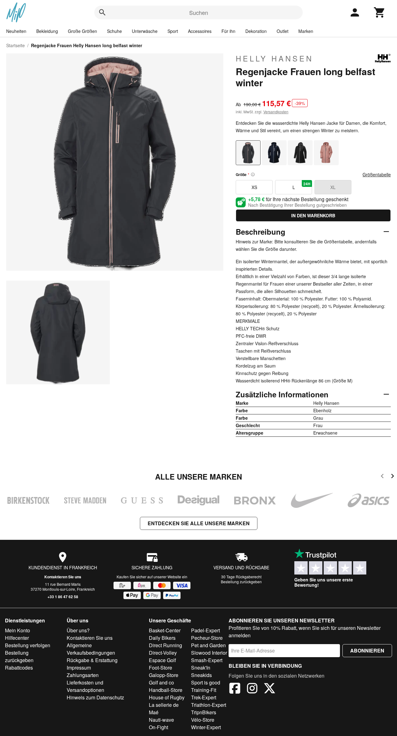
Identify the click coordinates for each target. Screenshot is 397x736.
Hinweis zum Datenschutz (95, 697)
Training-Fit (203, 689)
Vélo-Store (202, 719)
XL (333, 187)
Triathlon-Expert (208, 704)
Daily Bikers (162, 637)
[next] (392, 477)
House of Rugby (167, 697)
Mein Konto (17, 630)
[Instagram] (252, 689)
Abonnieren (367, 650)
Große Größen (82, 31)
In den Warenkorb (313, 215)
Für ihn (228, 31)
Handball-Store (165, 689)
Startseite (15, 45)
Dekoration (256, 31)
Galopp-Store (163, 675)
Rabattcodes (19, 667)
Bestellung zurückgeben (241, 581)
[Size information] (253, 174)
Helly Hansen (274, 58)
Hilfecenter (17, 637)
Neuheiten (16, 31)
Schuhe (114, 31)
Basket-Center (165, 630)
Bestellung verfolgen (27, 645)
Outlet (282, 31)
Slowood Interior (209, 652)
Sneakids (201, 675)
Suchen (198, 12)
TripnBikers (203, 712)
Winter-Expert (206, 727)
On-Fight (158, 727)
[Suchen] (102, 12)
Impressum (79, 667)
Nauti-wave (161, 719)
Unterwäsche (145, 31)
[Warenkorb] (379, 12)
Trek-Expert (203, 697)
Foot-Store (160, 667)
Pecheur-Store (207, 637)
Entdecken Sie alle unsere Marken (199, 523)
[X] (269, 689)
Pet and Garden (208, 645)
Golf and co (161, 682)
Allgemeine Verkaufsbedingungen (91, 649)
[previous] (382, 477)
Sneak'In (200, 667)
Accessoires (200, 31)
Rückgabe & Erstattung (92, 660)
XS (254, 187)
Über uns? (78, 630)
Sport (172, 31)
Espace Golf (162, 660)
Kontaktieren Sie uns (62, 576)
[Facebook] (235, 689)
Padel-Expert (205, 630)
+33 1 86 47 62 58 (62, 596)
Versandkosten (275, 111)
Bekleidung (47, 31)
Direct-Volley (163, 652)
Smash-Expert (206, 660)
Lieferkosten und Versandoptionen (85, 686)
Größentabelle (377, 174)
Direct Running (165, 645)
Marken (305, 31)
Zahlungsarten (83, 675)
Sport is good (205, 682)
